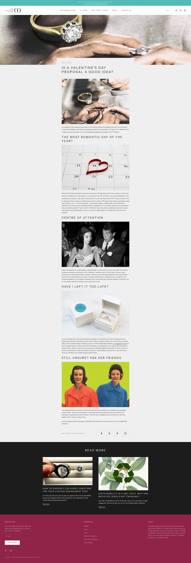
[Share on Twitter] (109, 433)
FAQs (85, 529)
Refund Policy (88, 543)
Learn (85, 533)
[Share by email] (125, 433)
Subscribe (12, 542)
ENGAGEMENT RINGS (68, 10)
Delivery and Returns (90, 536)
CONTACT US (126, 10)
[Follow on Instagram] (11, 551)
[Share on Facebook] (101, 433)
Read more (46, 504)
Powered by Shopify (32, 557)
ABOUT (114, 10)
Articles (86, 526)
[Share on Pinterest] (117, 433)
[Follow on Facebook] (6, 551)
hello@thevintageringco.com (95, 3)
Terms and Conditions (90, 539)
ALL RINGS (84, 10)
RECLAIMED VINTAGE (100, 10)
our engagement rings (119, 344)
